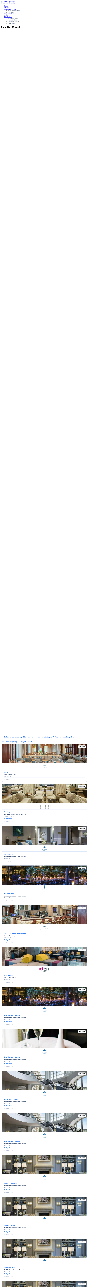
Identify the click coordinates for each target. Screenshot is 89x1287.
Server (6, 772)
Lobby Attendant (9, 1225)
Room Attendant (9, 1267)
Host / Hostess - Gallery (12, 1141)
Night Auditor (8, 975)
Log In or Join (11, 23)
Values (6, 6)
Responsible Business (10, 13)
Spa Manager (8, 854)
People (6, 15)
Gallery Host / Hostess (11, 1099)
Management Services (10, 9)
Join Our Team (8, 17)
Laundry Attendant (10, 1183)
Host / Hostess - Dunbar (12, 1015)
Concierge (7, 812)
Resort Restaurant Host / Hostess (15, 933)
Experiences (11, 12)
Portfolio (6, 7)
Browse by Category (13, 21)
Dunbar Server (9, 893)
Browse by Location (13, 18)
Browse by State (12, 20)
